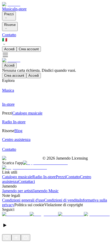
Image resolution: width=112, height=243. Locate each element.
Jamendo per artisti (17, 191)
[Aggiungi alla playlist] (16, 237)
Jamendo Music (46, 191)
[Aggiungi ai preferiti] (6, 237)
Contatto (9, 35)
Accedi (9, 49)
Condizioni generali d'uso (23, 200)
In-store (20, 9)
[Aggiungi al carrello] (25, 237)
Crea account (29, 49)
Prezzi (9, 14)
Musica (8, 9)
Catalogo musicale (17, 177)
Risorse (10, 25)
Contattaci (26, 181)
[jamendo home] (11, 4)
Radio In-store (44, 177)
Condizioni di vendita (61, 200)
